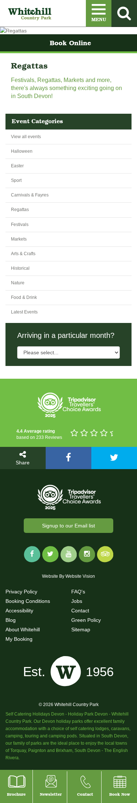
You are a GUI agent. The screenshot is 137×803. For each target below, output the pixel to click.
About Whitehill (22, 629)
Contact (80, 610)
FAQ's (78, 592)
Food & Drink (24, 297)
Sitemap (80, 629)
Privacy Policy (21, 592)
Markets (19, 239)
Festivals (19, 224)
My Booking (19, 639)
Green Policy (86, 620)
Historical (20, 268)
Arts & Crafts (23, 253)
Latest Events (24, 312)
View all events (26, 136)
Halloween (22, 151)
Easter (17, 165)
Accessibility (19, 610)
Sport (16, 180)
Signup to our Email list (68, 526)
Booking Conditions (27, 601)
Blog (10, 620)
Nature (17, 282)
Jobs (76, 601)
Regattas (20, 209)
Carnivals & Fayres (30, 195)
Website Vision (80, 576)
